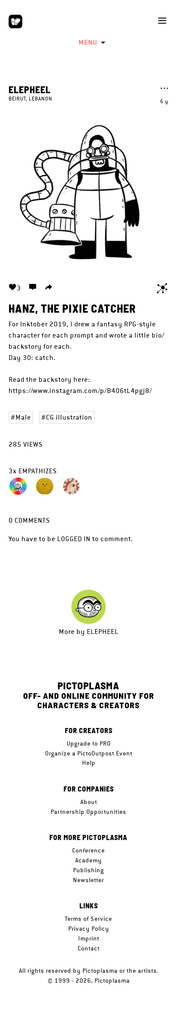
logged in (74, 538)
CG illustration (69, 417)
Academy (88, 860)
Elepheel (30, 89)
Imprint (88, 938)
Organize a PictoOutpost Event (88, 753)
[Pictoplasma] (15, 21)
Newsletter (88, 880)
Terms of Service (88, 919)
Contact (89, 948)
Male (23, 417)
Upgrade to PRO (89, 743)
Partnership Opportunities (88, 812)
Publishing (88, 870)
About (88, 802)
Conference (88, 850)
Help (88, 763)
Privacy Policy (88, 928)
